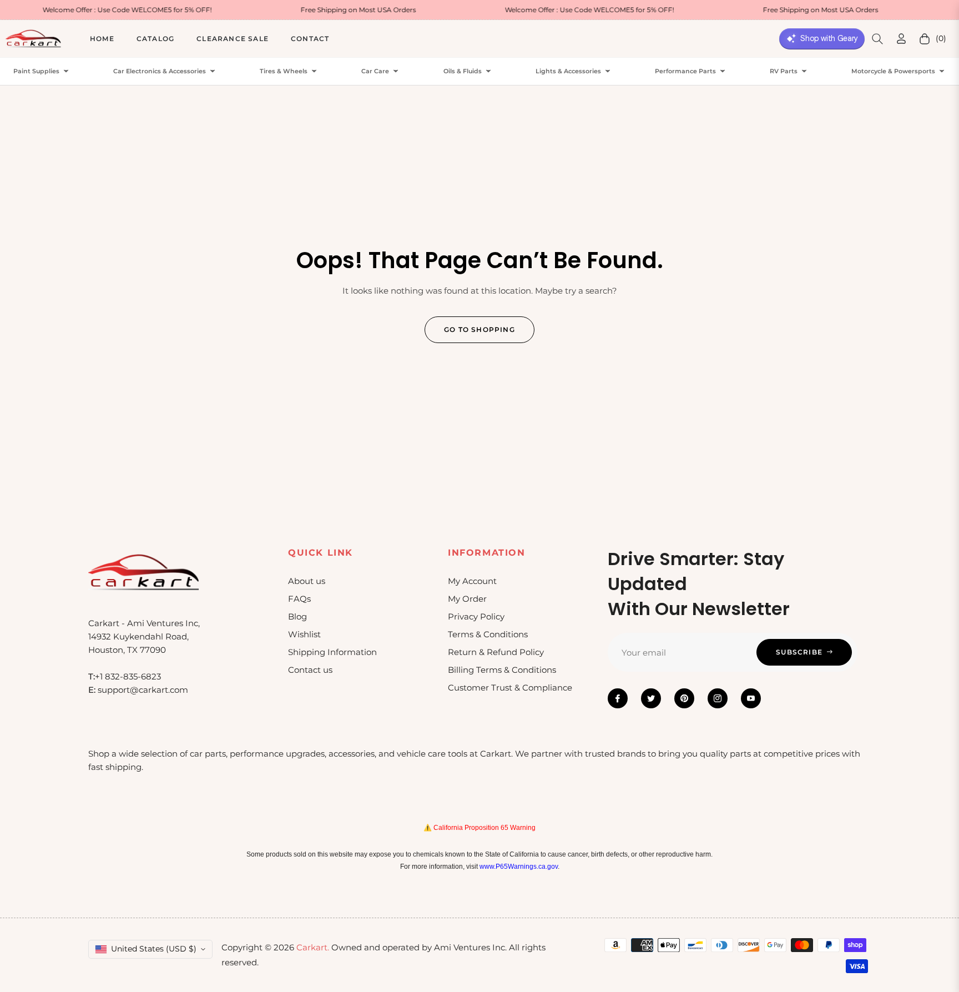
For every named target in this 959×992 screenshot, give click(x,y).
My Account (472, 581)
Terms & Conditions (488, 634)
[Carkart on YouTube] (751, 698)
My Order (467, 598)
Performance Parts (685, 71)
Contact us (310, 669)
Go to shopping (479, 329)
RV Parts (784, 71)
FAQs (299, 598)
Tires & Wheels (283, 71)
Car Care (375, 71)
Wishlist (304, 634)
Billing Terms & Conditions (502, 669)
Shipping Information (332, 652)
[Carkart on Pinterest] (684, 698)
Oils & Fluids (462, 71)
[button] (877, 39)
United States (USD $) (153, 949)
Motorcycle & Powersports (893, 71)
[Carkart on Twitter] (651, 698)
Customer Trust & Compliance (510, 687)
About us (306, 581)
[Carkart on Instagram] (718, 698)
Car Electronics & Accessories (159, 71)
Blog (297, 616)
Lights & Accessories (568, 71)
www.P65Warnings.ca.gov (519, 866)
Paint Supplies (36, 71)
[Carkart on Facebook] (618, 698)
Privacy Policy (476, 616)
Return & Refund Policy (496, 652)
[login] (901, 38)
